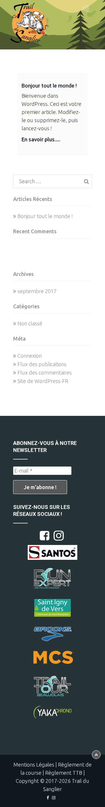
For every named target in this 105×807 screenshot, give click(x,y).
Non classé (30, 323)
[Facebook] (48, 797)
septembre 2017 (37, 291)
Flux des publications (42, 364)
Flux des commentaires (45, 372)
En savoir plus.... (41, 139)
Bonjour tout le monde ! (49, 86)
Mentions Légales (33, 764)
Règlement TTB (63, 773)
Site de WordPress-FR (43, 381)
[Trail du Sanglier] (29, 24)
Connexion (30, 356)
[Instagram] (53, 797)
